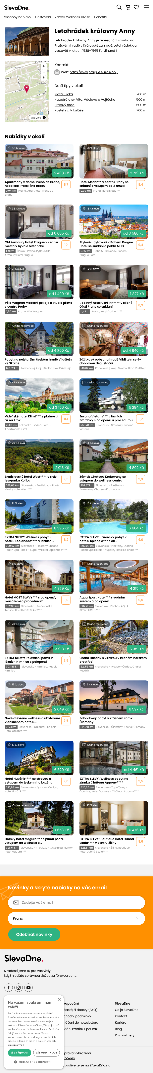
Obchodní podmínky (75, 1016)
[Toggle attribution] (44, 117)
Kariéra (121, 1022)
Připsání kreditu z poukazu (79, 1029)
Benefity (100, 17)
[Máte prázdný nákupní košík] (127, 7)
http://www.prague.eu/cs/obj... (94, 72)
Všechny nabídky (17, 17)
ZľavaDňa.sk (99, 1065)
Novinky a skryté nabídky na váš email (57, 887)
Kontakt (121, 1016)
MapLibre (36, 117)
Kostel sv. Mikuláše (69, 110)
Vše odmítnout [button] (46, 1052)
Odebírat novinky (34, 934)
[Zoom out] (44, 72)
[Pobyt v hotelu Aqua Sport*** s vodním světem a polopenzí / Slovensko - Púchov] (113, 586)
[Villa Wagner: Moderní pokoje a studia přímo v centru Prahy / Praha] (39, 289)
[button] (119, 7)
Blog (118, 1029)
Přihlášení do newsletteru (78, 1022)
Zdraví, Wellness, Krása (72, 17)
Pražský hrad (65, 105)
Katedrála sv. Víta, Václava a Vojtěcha (85, 99)
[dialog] (34, 1032)
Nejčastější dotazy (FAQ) (78, 1010)
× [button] (59, 999)
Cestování (43, 17)
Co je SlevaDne (126, 1010)
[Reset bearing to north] (44, 78)
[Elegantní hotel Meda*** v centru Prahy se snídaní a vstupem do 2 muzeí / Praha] (113, 170)
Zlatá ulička (64, 94)
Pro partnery (124, 1035)
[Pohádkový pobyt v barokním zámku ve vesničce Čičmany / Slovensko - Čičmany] (113, 706)
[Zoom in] (44, 66)
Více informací (16, 1045)
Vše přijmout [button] (20, 1052)
